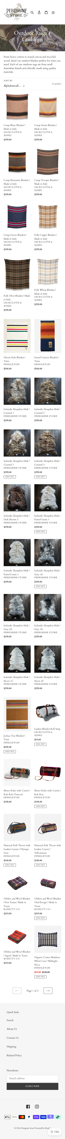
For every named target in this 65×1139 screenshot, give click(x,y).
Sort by (8, 80)
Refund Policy (14, 1055)
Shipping (11, 1046)
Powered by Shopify (42, 1128)
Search (10, 1020)
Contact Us (13, 1037)
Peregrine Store (27, 1128)
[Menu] (53, 12)
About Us (12, 1029)
